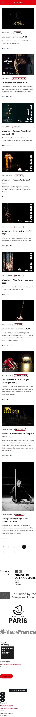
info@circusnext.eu (6, 706)
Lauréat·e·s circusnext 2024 (14, 36)
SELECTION (18, 324)
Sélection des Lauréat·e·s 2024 (16, 328)
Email (1, 667)
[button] (33, 2)
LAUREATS (17, 32)
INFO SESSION (20, 429)
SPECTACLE (19, 514)
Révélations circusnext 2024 (14, 82)
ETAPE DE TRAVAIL (19, 78)
